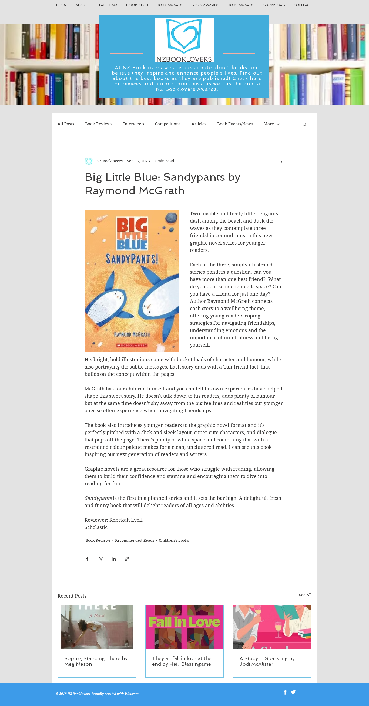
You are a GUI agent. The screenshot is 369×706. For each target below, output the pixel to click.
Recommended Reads (134, 540)
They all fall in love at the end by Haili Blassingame (182, 661)
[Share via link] (126, 558)
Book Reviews (98, 124)
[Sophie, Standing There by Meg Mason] (97, 627)
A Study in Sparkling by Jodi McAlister (267, 661)
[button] (304, 124)
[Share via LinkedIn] (113, 558)
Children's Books (174, 540)
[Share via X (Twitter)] (100, 558)
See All (305, 595)
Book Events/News (235, 124)
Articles (199, 124)
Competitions (168, 124)
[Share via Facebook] (87, 558)
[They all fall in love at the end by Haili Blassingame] (185, 627)
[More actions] (281, 161)
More (269, 124)
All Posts (66, 124)
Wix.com (131, 694)
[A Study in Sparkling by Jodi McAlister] (272, 627)
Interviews (133, 124)
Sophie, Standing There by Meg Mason (96, 661)
